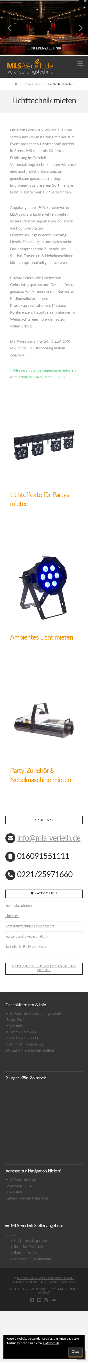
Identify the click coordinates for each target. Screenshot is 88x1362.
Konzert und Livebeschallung (26, 936)
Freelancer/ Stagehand (30, 1241)
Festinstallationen (18, 906)
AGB (72, 1289)
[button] (80, 64)
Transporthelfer (25, 1253)
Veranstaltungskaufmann (32, 1259)
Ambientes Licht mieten (41, 637)
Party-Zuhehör (29, 770)
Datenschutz (51, 1343)
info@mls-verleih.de (49, 838)
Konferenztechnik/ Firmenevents (29, 926)
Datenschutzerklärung (46, 1289)
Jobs (11, 1235)
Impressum (16, 1289)
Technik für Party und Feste (25, 947)
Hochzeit (12, 916)
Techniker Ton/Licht (28, 1247)
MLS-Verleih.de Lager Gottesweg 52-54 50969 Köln (21, 1186)
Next (77, 28)
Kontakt (44, 1292)
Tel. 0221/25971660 (20, 1032)
